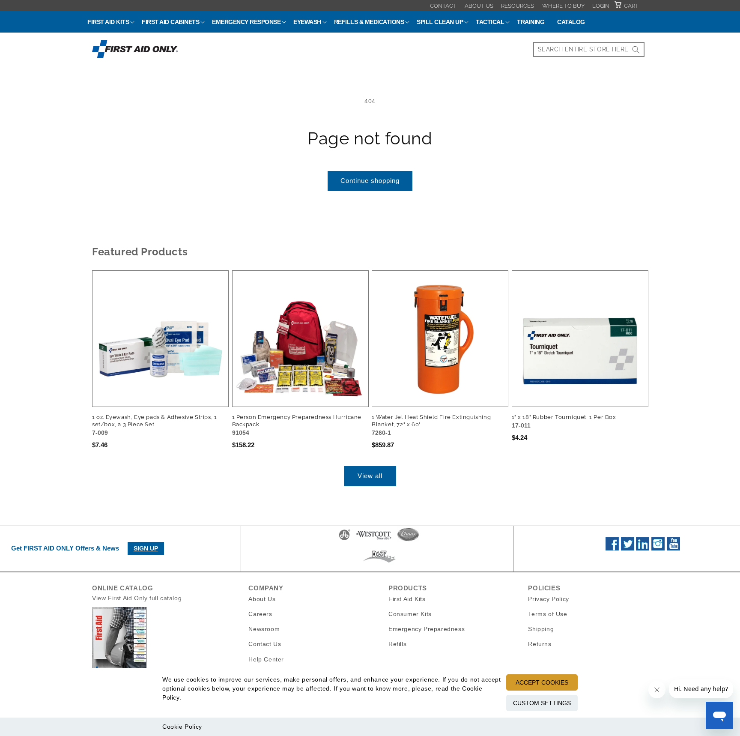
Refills (397, 643)
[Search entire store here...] (636, 49)
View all (370, 475)
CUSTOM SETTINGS (542, 703)
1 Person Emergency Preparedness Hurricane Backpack (297, 421)
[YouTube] (673, 548)
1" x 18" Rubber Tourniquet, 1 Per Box (564, 417)
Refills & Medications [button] (369, 21)
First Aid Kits (406, 598)
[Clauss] (408, 539)
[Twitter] (627, 548)
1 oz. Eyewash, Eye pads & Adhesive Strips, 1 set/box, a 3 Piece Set (154, 421)
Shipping (541, 628)
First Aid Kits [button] (108, 21)
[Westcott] (373, 539)
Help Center (266, 658)
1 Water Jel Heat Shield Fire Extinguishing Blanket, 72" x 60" (431, 421)
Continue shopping (370, 180)
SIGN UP (146, 548)
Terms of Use (547, 613)
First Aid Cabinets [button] (170, 21)
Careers (260, 613)
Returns (539, 643)
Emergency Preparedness (426, 628)
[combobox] (589, 49)
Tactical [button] (490, 21)
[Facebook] (612, 548)
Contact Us (264, 643)
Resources (517, 6)
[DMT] (379, 562)
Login (600, 6)
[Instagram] (658, 548)
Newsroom (264, 628)
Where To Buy (563, 6)
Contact (443, 6)
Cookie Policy (182, 726)
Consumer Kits (410, 613)
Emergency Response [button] (246, 21)
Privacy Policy (548, 598)
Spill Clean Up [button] (440, 21)
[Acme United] (344, 539)
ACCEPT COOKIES (542, 682)
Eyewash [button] (307, 21)
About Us (479, 6)
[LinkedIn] (642, 548)
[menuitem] (443, 5)
